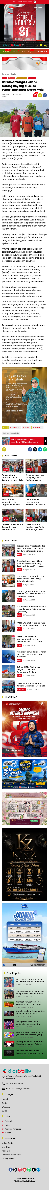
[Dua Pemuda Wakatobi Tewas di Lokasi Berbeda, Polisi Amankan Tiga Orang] (12, 515)
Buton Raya (21, 689)
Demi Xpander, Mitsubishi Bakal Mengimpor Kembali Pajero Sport (30, 1042)
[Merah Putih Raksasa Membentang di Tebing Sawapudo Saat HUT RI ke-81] (8, 641)
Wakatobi (32, 78)
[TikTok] (34, 1170)
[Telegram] (40, 449)
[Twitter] (35, 449)
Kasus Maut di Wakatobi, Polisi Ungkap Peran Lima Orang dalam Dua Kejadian (11, 502)
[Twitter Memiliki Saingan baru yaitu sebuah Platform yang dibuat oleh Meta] (9, 1035)
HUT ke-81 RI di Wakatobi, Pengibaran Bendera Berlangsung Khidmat (28, 669)
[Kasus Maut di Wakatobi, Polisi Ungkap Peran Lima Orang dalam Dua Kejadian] (12, 490)
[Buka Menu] (41, 45)
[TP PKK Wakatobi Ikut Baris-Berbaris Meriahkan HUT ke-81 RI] (8, 686)
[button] (36, 45)
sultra (27, 427)
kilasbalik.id (6, 94)
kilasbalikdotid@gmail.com (18, 1088)
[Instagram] (20, 1170)
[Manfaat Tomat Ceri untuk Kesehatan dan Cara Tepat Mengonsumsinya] (9, 1004)
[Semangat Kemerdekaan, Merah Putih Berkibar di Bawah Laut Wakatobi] (8, 656)
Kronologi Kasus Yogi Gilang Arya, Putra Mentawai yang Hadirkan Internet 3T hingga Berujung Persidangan (35, 477)
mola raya (16, 427)
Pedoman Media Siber (11, 1155)
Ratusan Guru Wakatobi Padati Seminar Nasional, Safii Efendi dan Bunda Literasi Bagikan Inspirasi (12, 477)
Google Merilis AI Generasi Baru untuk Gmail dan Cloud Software (30, 1012)
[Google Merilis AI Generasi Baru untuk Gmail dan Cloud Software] (9, 1013)
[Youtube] (24, 1170)
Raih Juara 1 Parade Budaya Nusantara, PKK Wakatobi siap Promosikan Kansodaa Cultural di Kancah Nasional (30, 980)
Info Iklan (6, 1147)
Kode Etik (6, 1151)
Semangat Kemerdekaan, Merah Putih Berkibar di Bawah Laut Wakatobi (31, 654)
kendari (8, 1133)
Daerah (11, 78)
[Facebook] (30, 449)
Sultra (4, 1111)
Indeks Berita (7, 1143)
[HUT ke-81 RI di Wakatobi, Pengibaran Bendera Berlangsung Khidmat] (8, 671)
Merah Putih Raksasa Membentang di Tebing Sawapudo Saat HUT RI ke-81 (30, 639)
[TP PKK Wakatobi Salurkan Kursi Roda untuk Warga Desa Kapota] (36, 515)
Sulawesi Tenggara (13, 1129)
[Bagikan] (45, 95)
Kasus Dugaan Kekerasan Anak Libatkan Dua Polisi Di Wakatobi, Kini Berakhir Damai (36, 502)
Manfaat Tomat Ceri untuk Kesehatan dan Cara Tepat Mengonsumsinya (28, 1003)
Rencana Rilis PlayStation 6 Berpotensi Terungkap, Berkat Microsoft (29, 1052)
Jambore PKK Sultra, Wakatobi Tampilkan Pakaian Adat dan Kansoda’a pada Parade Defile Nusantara (30, 992)
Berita (5, 78)
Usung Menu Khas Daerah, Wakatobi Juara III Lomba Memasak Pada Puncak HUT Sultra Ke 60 (29, 1023)
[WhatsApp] (45, 449)
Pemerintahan (21, 78)
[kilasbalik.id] (13, 45)
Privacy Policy (8, 1158)
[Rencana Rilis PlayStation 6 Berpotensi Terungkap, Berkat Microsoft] (9, 1053)
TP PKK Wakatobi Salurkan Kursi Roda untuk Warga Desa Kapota (35, 527)
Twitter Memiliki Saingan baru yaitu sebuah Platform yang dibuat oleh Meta (29, 1033)
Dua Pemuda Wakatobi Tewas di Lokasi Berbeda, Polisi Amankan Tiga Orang (12, 527)
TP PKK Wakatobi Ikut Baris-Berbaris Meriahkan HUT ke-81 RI (31, 684)
